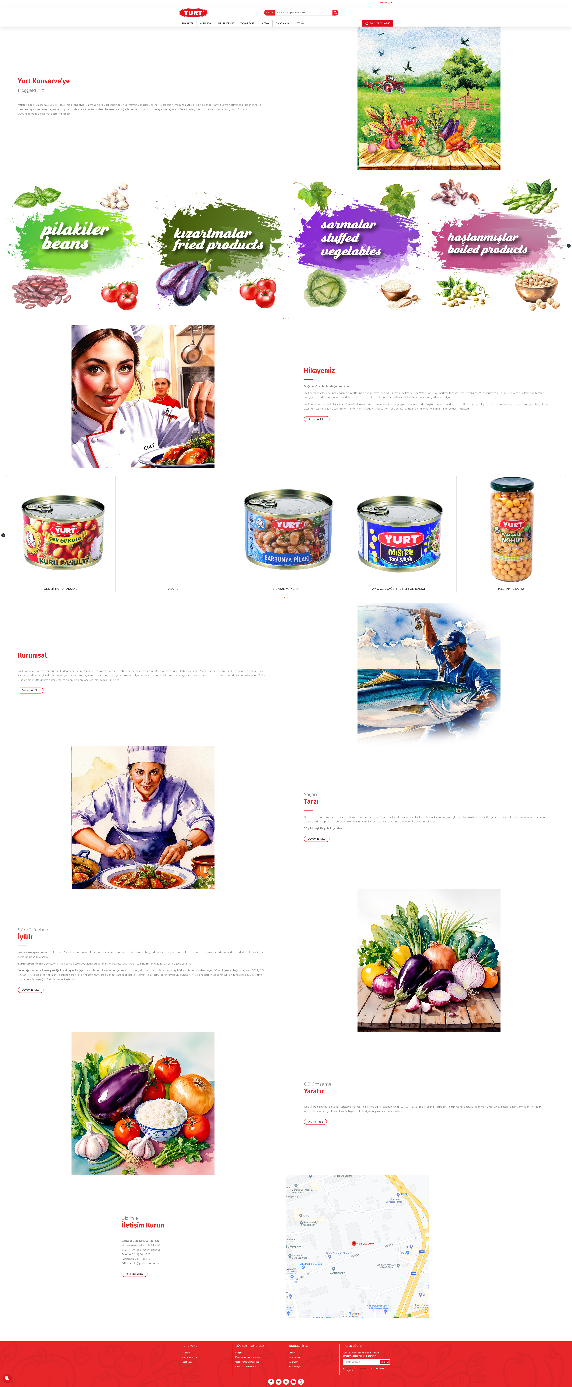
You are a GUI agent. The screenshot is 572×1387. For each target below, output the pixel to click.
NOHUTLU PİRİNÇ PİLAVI (286, 588)
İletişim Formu (134, 1273)
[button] (3, 245)
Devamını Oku (316, 419)
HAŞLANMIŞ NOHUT (173, 588)
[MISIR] (75, 245)
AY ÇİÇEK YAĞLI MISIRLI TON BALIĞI (60, 588)
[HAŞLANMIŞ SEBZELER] (216, 245)
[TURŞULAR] (497, 245)
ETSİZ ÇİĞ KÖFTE (511, 588)
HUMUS (398, 588)
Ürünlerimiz (315, 1121)
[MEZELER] (356, 245)
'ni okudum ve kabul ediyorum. (365, 1369)
